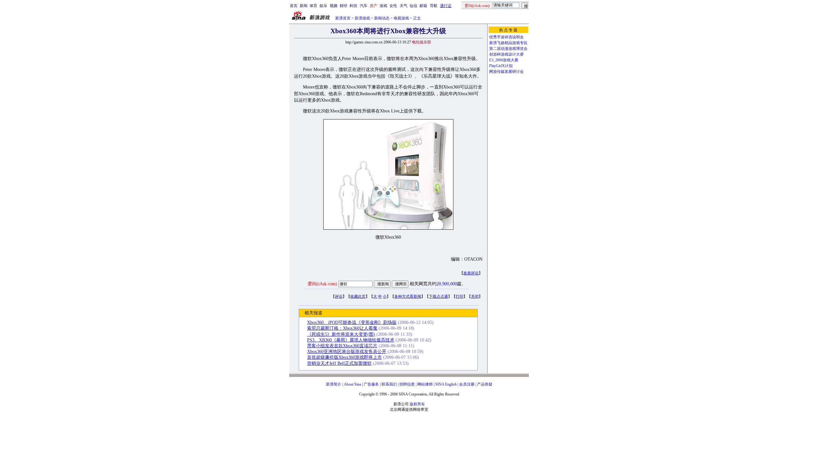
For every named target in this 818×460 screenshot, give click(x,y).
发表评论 (471, 273)
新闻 (303, 6)
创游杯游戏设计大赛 (506, 54)
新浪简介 (333, 384)
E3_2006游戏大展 (503, 60)
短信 (413, 6)
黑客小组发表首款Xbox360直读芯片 (342, 345)
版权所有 (417, 404)
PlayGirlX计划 (501, 66)
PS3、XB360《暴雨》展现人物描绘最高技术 (350, 340)
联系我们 (389, 384)
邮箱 (423, 6)
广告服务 (371, 384)
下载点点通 (438, 296)
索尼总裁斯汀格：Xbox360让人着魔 (342, 328)
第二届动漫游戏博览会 (508, 48)
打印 (459, 296)
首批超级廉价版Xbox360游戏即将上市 (344, 357)
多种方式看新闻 (407, 296)
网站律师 (425, 384)
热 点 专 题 (508, 30)
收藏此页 (358, 296)
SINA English (446, 384)
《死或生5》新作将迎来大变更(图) (341, 334)
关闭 (475, 296)
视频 (333, 6)
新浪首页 (343, 18)
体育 (313, 6)
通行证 (445, 6)
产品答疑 (484, 384)
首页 (293, 6)
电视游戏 (401, 18)
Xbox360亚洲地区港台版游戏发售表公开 (346, 351)
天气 (403, 6)
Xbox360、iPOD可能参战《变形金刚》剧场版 (352, 322)
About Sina (352, 384)
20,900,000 (446, 283)
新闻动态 (382, 18)
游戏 (383, 6)
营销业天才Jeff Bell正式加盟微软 (339, 363)
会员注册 (467, 384)
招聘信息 (407, 384)
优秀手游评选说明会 (506, 37)
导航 (433, 6)
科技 (353, 6)
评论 (339, 296)
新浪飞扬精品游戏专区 (508, 43)
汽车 (363, 6)
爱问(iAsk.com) (322, 283)
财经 (343, 6)
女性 (393, 6)
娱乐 (323, 6)
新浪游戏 (362, 18)
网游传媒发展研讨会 (506, 71)
